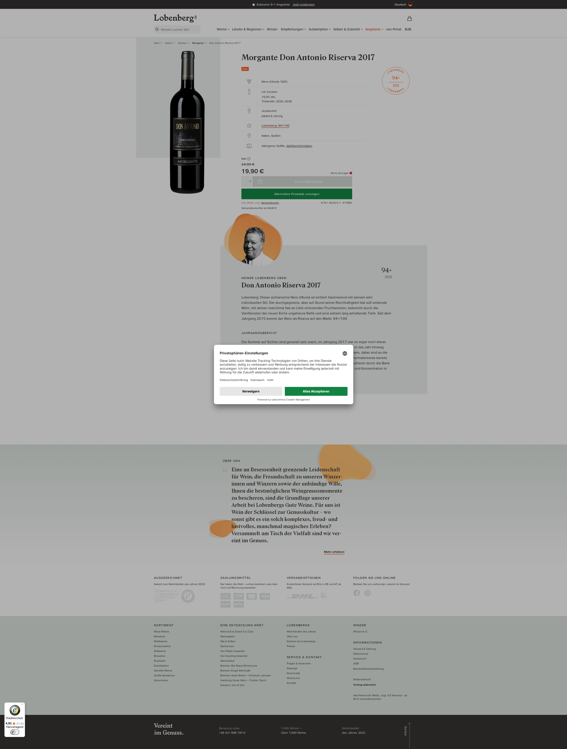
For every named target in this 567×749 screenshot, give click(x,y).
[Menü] (22, 705)
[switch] (14, 732)
